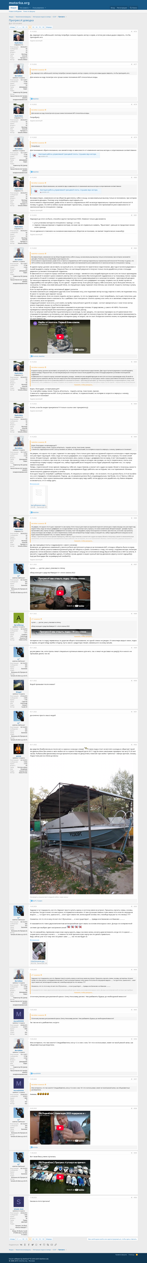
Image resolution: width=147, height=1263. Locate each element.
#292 (135, 745)
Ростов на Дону (22, 767)
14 (36, 27)
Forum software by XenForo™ (29, 1259)
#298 (135, 1108)
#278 (135, 104)
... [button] (20, 27)
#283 (135, 362)
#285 (135, 437)
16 (43, 27)
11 (26, 27)
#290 (135, 681)
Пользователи (38, 8)
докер (18, 756)
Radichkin (19, 43)
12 (30, 27)
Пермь (25, 1220)
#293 (135, 906)
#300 (135, 1197)
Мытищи (24, 54)
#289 (135, 648)
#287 (135, 564)
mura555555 (19, 1021)
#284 (135, 404)
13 (33, 27)
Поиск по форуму (29, 11)
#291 (135, 712)
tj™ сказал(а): (35, 619)
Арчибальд (18, 625)
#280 (135, 177)
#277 (135, 64)
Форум (13, 8)
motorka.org (23, 1261)
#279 (135, 137)
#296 (135, 1039)
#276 (135, 31)
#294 (135, 969)
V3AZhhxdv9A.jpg (37, 961)
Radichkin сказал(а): (37, 70)
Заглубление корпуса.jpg (40, 505)
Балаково (24, 585)
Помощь (131, 1255)
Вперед (48, 27)
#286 (135, 518)
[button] (30, 8)
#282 (135, 248)
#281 (135, 215)
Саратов (24, 701)
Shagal (18, 692)
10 (23, 27)
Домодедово (23, 87)
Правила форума (121, 1255)
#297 (135, 1079)
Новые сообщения (15, 11)
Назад (13, 27)
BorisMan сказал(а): (37, 110)
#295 (135, 1010)
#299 (135, 1153)
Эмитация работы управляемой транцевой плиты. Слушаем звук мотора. (67, 154)
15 (40, 27)
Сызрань (24, 634)
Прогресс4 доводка (21, 20)
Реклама (32, 1261)
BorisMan (18, 76)
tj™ (11, 23)
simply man (18, 1209)
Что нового (24, 8)
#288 (135, 613)
